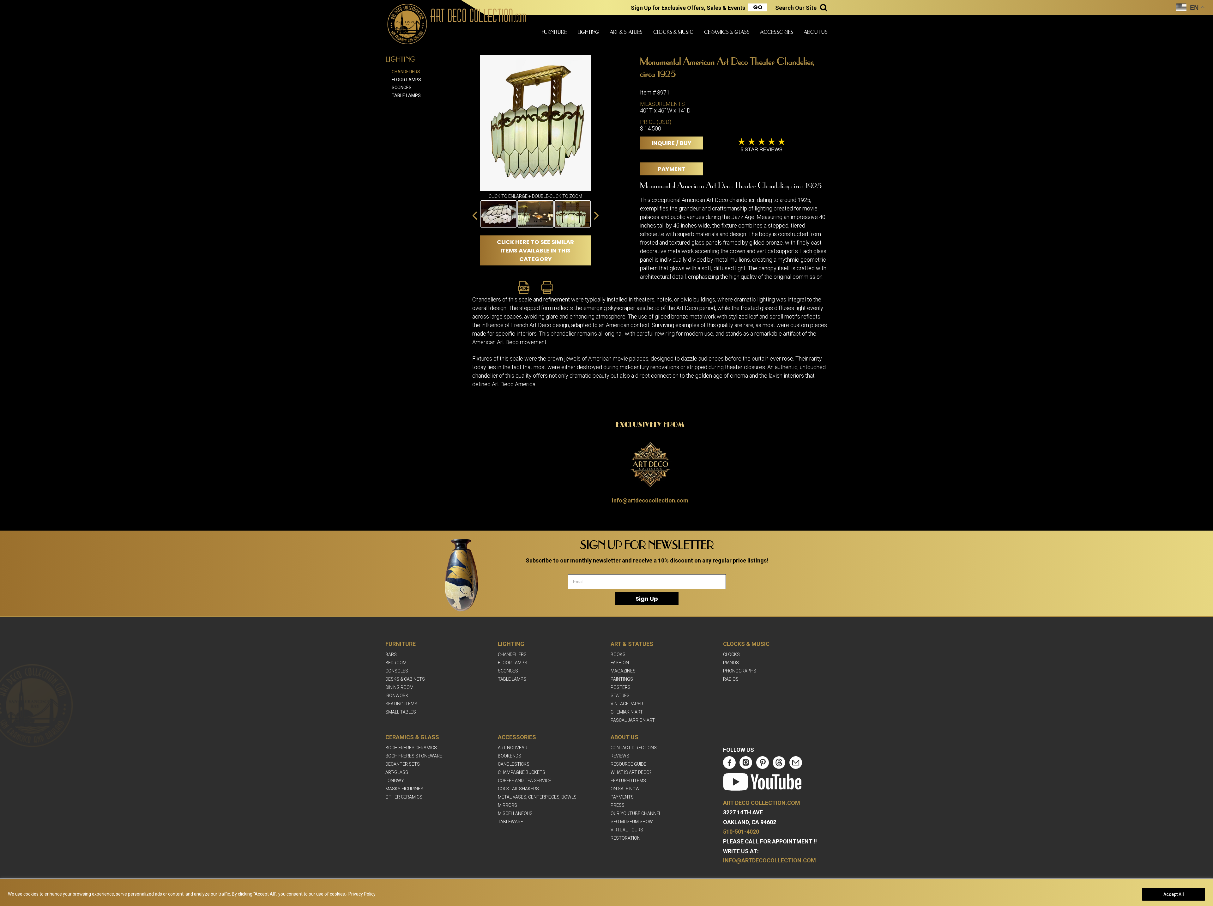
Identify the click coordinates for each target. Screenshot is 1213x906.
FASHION (620, 662)
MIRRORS (507, 805)
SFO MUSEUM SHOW (632, 821)
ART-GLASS (396, 772)
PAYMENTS (622, 797)
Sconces (402, 87)
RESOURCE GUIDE (628, 764)
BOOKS (618, 654)
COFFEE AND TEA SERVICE (524, 780)
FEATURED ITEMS (628, 780)
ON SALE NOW (625, 788)
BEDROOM (396, 662)
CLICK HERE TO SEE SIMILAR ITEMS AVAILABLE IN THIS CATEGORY (535, 250)
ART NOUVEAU (512, 747)
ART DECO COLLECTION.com (761, 803)
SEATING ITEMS (401, 703)
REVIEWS (620, 755)
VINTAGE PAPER (627, 703)
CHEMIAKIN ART (627, 711)
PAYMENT (671, 169)
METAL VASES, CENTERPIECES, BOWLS (537, 797)
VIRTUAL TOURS (627, 829)
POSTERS (621, 687)
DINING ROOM (399, 687)
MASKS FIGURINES (404, 788)
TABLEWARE (510, 821)
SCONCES (508, 670)
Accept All (1173, 894)
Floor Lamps (406, 79)
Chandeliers (406, 71)
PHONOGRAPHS (739, 670)
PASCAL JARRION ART (633, 720)
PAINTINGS (622, 679)
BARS (391, 654)
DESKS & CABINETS (405, 679)
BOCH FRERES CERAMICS (411, 747)
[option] (498, 214)
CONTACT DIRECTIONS (634, 747)
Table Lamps (406, 95)
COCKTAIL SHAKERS (518, 788)
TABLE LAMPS (512, 679)
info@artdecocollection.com (650, 500)
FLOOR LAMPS (512, 662)
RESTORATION (625, 838)
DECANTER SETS (402, 764)
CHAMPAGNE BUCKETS (521, 772)
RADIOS (731, 679)
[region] (606, 892)
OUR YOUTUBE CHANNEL (636, 813)
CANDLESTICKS (513, 764)
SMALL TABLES (400, 711)
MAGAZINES (623, 670)
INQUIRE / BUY (671, 143)
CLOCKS (731, 654)
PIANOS (731, 662)
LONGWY (394, 780)
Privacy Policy (362, 894)
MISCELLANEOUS (515, 813)
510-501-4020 (741, 831)
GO (758, 7)
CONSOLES (396, 670)
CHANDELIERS (512, 654)
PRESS (618, 805)
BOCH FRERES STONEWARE (413, 755)
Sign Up (647, 599)
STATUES (620, 695)
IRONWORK (396, 695)
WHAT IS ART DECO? (631, 772)
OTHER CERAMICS (403, 797)
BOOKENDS (509, 755)
